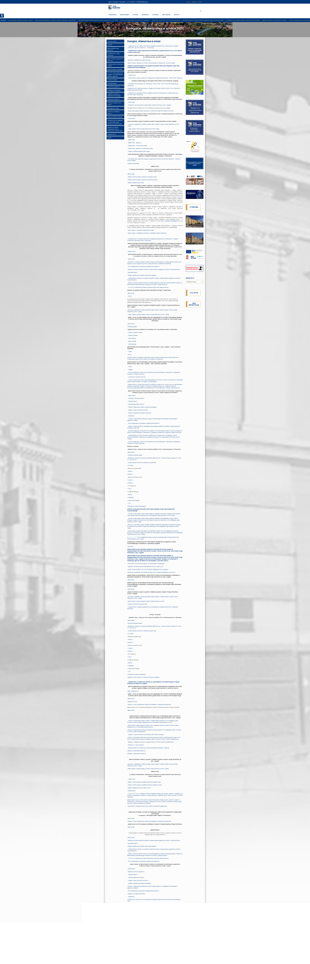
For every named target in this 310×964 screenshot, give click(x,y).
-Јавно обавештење (132, 691)
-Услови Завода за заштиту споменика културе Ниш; (141, 462)
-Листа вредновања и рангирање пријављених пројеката (143, 891)
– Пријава (130, 369)
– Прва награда (131, 338)
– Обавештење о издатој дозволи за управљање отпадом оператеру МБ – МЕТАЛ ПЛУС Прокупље (154, 78)
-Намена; (129, 494)
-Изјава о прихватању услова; (135, 182)
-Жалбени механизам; (133, 163)
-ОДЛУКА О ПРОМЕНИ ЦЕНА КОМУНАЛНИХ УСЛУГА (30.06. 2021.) (145, 566)
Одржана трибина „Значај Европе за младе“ (274, 20)
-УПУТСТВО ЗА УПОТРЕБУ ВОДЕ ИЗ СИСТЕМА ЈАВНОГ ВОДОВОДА (145, 563)
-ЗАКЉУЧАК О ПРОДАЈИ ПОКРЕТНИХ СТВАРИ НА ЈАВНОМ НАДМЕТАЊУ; (147, 806)
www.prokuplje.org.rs (141, 942)
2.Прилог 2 (130, 474)
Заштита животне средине (115, 69)
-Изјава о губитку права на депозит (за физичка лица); (142, 179)
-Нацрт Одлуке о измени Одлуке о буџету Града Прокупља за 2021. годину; (148, 768)
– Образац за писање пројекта (135, 398)
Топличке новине (112, 80)
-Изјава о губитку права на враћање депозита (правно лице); (144, 782)
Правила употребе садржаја (113, 942)
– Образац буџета (132, 401)
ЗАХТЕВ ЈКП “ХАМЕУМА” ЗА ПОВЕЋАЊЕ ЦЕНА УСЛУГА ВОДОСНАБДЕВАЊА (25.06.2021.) (151, 572)
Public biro (179, 960)
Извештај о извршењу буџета (114, 112)
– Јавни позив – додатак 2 (134, 142)
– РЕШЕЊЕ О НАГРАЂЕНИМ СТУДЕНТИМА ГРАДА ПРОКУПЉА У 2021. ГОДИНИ (149, 105)
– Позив (129, 351)
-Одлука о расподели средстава (136, 893)
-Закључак (130, 546)
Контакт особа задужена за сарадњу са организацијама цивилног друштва (115, 74)
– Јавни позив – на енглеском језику (137, 145)
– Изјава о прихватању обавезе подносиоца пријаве (141, 407)
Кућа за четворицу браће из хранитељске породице (135, 20)
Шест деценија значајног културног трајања (20, 20)
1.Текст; (129, 488)
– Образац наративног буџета (135, 404)
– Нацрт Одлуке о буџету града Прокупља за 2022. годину (143, 129)
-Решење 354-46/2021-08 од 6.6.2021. (137, 604)
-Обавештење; (131, 251)
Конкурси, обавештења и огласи (147, 31)
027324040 (131, 2)
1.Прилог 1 (130, 471)
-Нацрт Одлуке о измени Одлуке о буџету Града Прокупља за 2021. (145, 601)
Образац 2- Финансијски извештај (136, 753)
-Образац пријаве (132, 326)
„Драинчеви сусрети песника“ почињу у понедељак (166, 20)
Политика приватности (112, 945)
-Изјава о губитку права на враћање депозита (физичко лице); (144, 785)
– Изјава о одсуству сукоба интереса (137, 410)
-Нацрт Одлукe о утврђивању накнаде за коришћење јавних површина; (146, 233)
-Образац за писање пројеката (135, 871)
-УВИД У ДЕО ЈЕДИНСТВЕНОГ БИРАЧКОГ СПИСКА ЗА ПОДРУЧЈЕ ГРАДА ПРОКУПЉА (150, 111)
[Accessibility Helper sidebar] (2, 16)
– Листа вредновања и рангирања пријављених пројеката (143, 266)
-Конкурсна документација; (134, 455)
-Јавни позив (130, 323)
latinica (189, 2)
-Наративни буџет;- (132, 272)
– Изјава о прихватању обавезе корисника (139, 413)
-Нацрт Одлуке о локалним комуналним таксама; (141, 230)
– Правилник (130, 416)
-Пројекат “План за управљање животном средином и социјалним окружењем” (149, 704)
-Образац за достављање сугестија (137, 913)
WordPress (137, 960)
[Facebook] (154, 958)
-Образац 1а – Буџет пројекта (135, 745)
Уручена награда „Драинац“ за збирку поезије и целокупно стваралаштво (55, 20)
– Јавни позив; (131, 779)
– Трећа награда (131, 344)
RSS (200, 2)
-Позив (129, 910)
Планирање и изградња (114, 90)
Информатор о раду (113, 108)
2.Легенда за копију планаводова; (136, 506)
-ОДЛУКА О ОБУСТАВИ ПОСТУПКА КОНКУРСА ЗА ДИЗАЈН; (143, 677)
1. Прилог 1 (130, 480)
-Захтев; (129, 296)
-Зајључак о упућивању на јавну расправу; (139, 60)
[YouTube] (156, 958)
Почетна (132, 31)
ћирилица (194, 2)
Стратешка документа (114, 87)
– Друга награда (131, 341)
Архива (109, 138)
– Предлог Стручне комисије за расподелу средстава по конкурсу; (145, 734)
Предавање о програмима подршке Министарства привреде (243, 20)
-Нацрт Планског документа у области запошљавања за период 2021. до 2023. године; (151, 63)
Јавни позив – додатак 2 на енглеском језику (140, 148)
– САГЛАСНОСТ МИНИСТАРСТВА (136, 377)
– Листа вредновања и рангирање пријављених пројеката (143, 423)
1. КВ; (128, 503)
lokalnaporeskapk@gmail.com (173, 221)
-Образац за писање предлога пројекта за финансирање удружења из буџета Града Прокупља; (153, 269)
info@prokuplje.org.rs (142, 2)
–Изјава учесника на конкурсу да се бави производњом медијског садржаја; (148, 748)
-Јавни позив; (130, 174)
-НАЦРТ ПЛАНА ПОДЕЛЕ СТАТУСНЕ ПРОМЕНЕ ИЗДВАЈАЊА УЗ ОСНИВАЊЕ (147, 569)
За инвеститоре (112, 41)
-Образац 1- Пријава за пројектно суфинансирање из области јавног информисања (150, 742)
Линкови (110, 44)
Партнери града (112, 83)
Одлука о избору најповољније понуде (139, 151)
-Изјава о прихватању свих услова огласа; (139, 788)
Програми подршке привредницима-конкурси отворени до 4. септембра (98, 20)
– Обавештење (131, 75)
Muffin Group (156, 960)
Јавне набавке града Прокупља (113, 49)
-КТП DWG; (130, 465)
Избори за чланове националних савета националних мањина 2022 (115, 129)
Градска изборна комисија (115, 117)
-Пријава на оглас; (132, 701)
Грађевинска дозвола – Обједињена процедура (114, 94)
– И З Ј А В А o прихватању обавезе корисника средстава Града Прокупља (147, 287)
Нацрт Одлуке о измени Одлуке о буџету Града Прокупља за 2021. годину (148, 314)
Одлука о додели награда (135, 332)
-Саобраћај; (130, 497)
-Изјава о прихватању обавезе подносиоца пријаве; (141, 275)
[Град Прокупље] (115, 7)
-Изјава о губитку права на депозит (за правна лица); (142, 177)
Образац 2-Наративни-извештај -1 (136, 750)
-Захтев (129, 354)
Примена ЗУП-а (112, 134)
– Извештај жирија (132, 335)
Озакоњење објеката (114, 99)
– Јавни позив (131, 102)
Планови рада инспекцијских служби (115, 64)
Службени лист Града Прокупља (113, 54)
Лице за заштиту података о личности (115, 59)
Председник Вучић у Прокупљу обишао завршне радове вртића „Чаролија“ (203, 20)
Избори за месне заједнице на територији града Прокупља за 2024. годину (115, 122)
